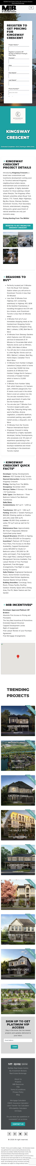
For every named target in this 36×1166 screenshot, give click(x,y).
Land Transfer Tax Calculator (18, 1106)
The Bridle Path (18, 830)
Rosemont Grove (18, 726)
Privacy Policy (18, 1092)
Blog (18, 1095)
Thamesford (18, 872)
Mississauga (18, 906)
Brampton (18, 733)
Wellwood (18, 761)
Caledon (18, 802)
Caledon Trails (18, 795)
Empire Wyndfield (18, 934)
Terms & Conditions (18, 1090)
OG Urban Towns (18, 900)
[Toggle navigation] (31, 7)
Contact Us (18, 1124)
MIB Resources (18, 1084)
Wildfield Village (18, 969)
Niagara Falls (18, 767)
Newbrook (18, 1004)
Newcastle (18, 1011)
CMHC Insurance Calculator (18, 1103)
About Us (18, 1079)
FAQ (18, 1087)
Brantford (18, 941)
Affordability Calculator (18, 1108)
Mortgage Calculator (18, 1100)
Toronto (24, 837)
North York (13, 837)
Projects (18, 1082)
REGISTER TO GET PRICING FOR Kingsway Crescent (18, 227)
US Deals (18, 1111)
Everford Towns (18, 865)
